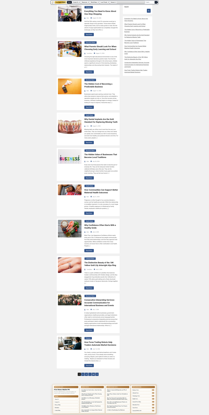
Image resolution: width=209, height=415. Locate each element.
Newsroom (84, 2)
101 (93, 374)
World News (94, 2)
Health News (89, 115)
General (113, 2)
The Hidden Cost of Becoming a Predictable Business (98, 85)
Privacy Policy (58, 405)
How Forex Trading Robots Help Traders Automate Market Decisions (100, 343)
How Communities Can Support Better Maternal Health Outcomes (101, 191)
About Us (57, 399)
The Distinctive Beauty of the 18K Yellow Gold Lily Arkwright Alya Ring (100, 264)
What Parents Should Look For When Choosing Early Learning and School (100, 47)
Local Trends (104, 2)
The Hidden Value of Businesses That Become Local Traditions (100, 155)
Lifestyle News (90, 258)
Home (69, 2)
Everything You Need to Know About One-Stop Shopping (100, 12)
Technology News (136, 395)
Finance (88, 338)
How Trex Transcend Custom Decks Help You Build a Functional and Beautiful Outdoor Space (117, 398)
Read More (89, 34)
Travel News (135, 407)
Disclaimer (57, 407)
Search (126, 7)
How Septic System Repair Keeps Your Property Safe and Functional (117, 406)
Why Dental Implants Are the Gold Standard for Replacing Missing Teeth (100, 120)
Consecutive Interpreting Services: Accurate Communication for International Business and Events (99, 303)
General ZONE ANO (137, 410)
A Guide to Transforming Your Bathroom (116, 410)
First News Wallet (60, 2)
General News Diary (137, 401)
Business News (90, 80)
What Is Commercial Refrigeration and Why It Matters (117, 390)
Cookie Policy (57, 410)
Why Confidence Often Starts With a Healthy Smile (100, 226)
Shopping (88, 7)
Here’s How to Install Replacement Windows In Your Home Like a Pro (117, 402)
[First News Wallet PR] (52, 2)
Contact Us (75, 2)
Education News (90, 42)
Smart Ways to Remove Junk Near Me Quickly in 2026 (117, 394)
